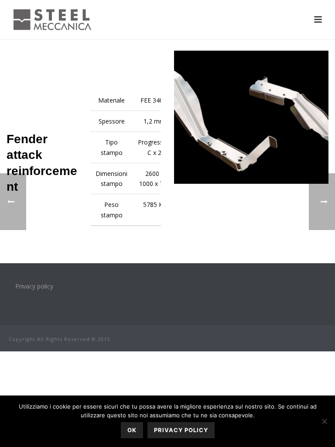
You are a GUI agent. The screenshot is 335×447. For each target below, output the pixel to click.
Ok (132, 429)
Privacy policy (34, 286)
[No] (324, 421)
